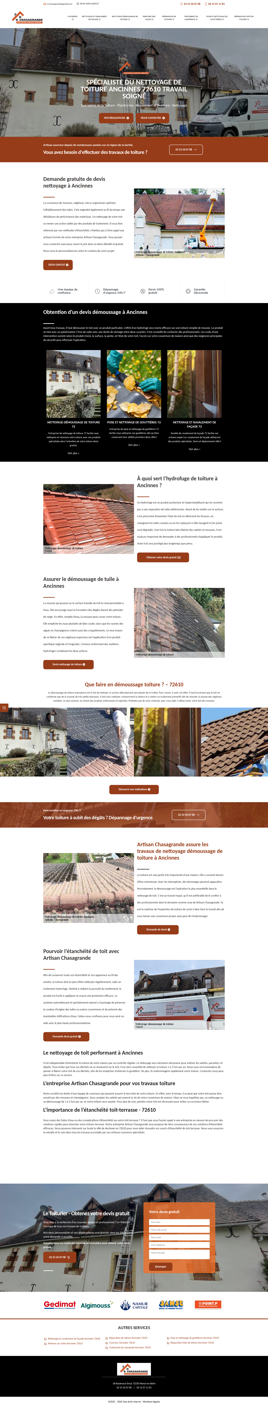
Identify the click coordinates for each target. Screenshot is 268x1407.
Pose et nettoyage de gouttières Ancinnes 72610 (195, 1338)
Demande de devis (156, 929)
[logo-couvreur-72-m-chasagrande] (27, 18)
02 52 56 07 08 (192, 4)
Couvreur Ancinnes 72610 (122, 1343)
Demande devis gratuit (65, 1036)
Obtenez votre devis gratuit (161, 557)
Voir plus (73, 445)
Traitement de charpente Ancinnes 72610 (130, 1347)
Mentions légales (151, 1402)
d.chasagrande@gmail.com (59, 4)
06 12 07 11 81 (216, 4)
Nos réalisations (115, 118)
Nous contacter (151, 118)
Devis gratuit (56, 265)
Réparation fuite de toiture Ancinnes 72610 (192, 1343)
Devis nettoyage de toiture (67, 664)
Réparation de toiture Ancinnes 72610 (128, 1338)
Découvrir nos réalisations (133, 789)
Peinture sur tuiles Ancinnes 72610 (65, 1343)
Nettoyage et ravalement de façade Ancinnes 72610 (74, 1339)
